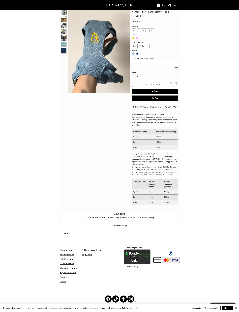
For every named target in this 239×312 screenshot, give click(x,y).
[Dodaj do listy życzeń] (175, 84)
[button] (158, 5)
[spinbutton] (137, 77)
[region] (50, 5)
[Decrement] (133, 77)
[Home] (47, 4)
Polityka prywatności (130, 308)
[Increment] (141, 77)
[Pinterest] (108, 299)
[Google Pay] (155, 98)
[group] (119, 240)
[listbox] (131, 267)
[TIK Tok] (115, 299)
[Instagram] (130, 299)
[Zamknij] (236, 308)
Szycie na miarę (68, 272)
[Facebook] (123, 299)
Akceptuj (227, 308)
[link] (147, 107)
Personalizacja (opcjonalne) (143, 58)
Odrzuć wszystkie (211, 308)
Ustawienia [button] (196, 308)
